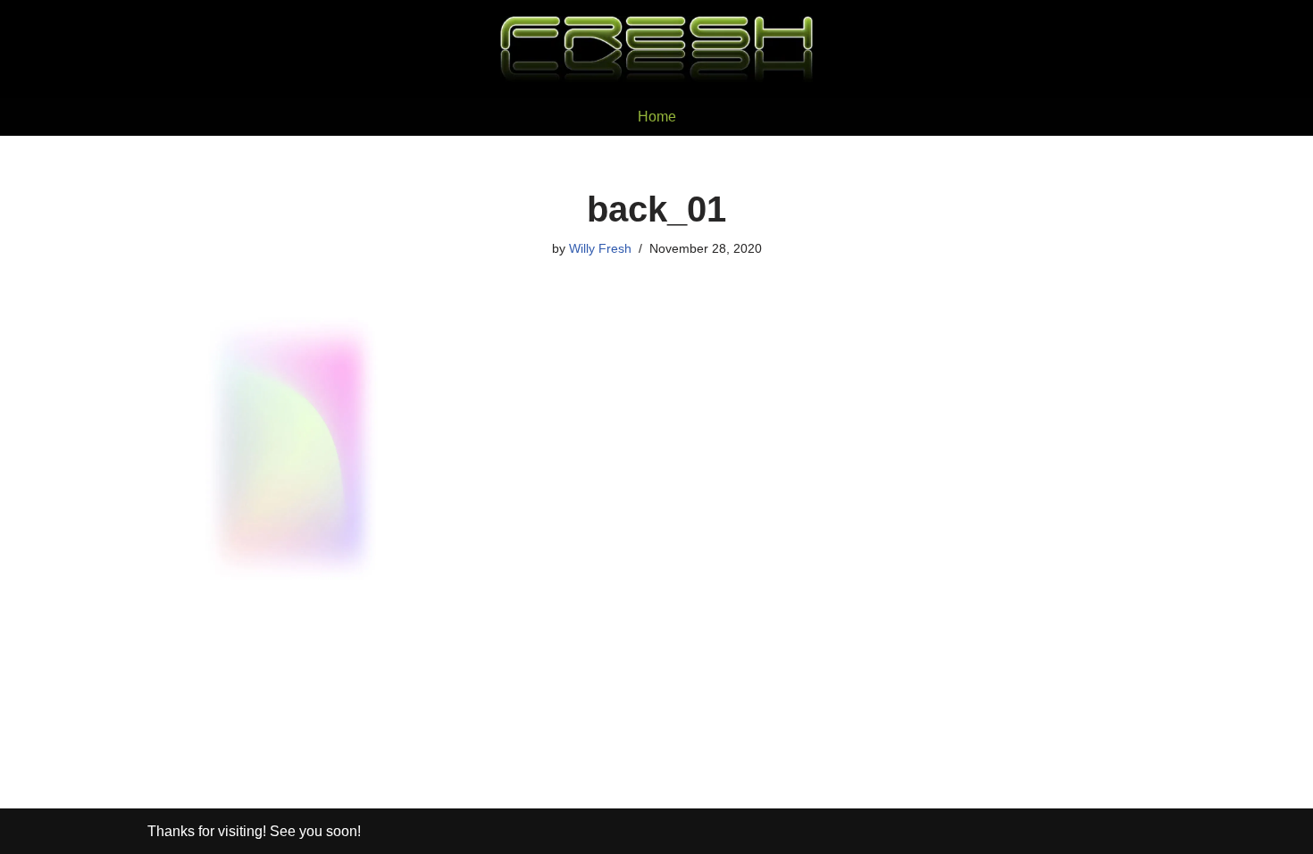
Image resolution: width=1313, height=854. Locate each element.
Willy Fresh (600, 248)
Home (657, 116)
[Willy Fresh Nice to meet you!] (656, 49)
